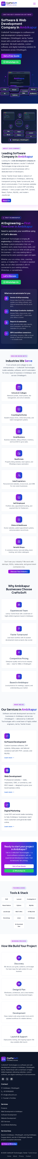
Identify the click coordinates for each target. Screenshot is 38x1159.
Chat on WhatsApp (10, 1144)
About (15, 1156)
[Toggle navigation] (34, 4)
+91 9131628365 (8, 1091)
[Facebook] (3, 1079)
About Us (6, 200)
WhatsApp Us (12, 62)
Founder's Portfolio (9, 1098)
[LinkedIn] (11, 1079)
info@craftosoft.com (10, 1095)
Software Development (15, 742)
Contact (28, 1156)
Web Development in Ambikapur (11, 1111)
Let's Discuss (10, 276)
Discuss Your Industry (19, 572)
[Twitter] (7, 1079)
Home (9, 1156)
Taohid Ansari (32, 1153)
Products (4, 1108)
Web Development (13, 776)
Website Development (8, 1118)
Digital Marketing (12, 810)
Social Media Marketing (8, 1125)
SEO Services (5, 1121)
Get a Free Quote (11, 56)
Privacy (21, 1156)
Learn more (8, 757)
